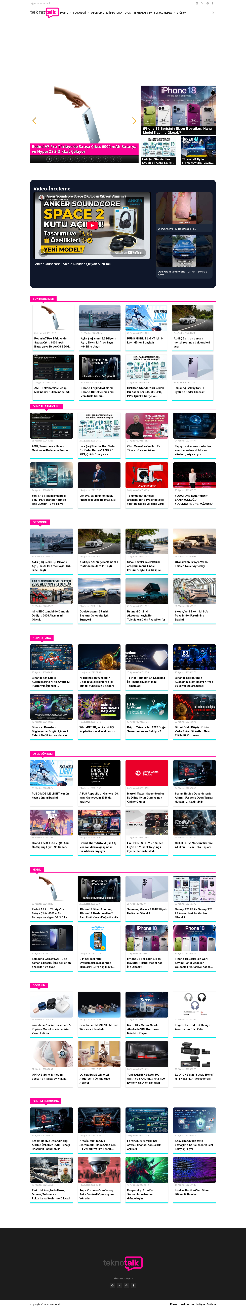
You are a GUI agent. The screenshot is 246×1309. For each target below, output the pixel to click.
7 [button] (91, 159)
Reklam (211, 1304)
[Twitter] (119, 1285)
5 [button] (77, 159)
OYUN (128, 12)
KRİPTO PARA (114, 12)
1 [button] (49, 159)
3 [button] (63, 159)
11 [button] (119, 159)
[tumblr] (133, 1285)
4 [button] (70, 159)
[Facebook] (112, 1285)
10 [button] (112, 159)
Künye (174, 1304)
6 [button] (84, 159)
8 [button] (98, 159)
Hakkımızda (187, 1304)
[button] (34, 121)
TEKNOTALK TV (143, 12)
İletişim (200, 1304)
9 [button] (105, 159)
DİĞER (180, 12)
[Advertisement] (123, 54)
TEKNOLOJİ (80, 12)
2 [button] (56, 159)
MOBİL (64, 12)
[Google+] (126, 1285)
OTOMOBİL (97, 12)
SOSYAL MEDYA (163, 12)
